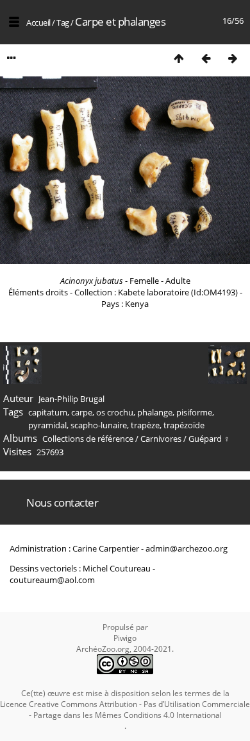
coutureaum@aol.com (52, 580)
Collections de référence (87, 438)
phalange (154, 412)
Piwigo (125, 637)
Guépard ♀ (209, 438)
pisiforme (194, 412)
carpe (81, 412)
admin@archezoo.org (187, 548)
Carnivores (160, 438)
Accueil (38, 22)
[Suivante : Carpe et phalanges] (232, 58)
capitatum (47, 412)
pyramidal (47, 425)
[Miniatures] (178, 58)
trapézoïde (183, 425)
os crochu (114, 412)
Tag (62, 22)
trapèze (145, 425)
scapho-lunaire (99, 425)
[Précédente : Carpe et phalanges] (205, 58)
